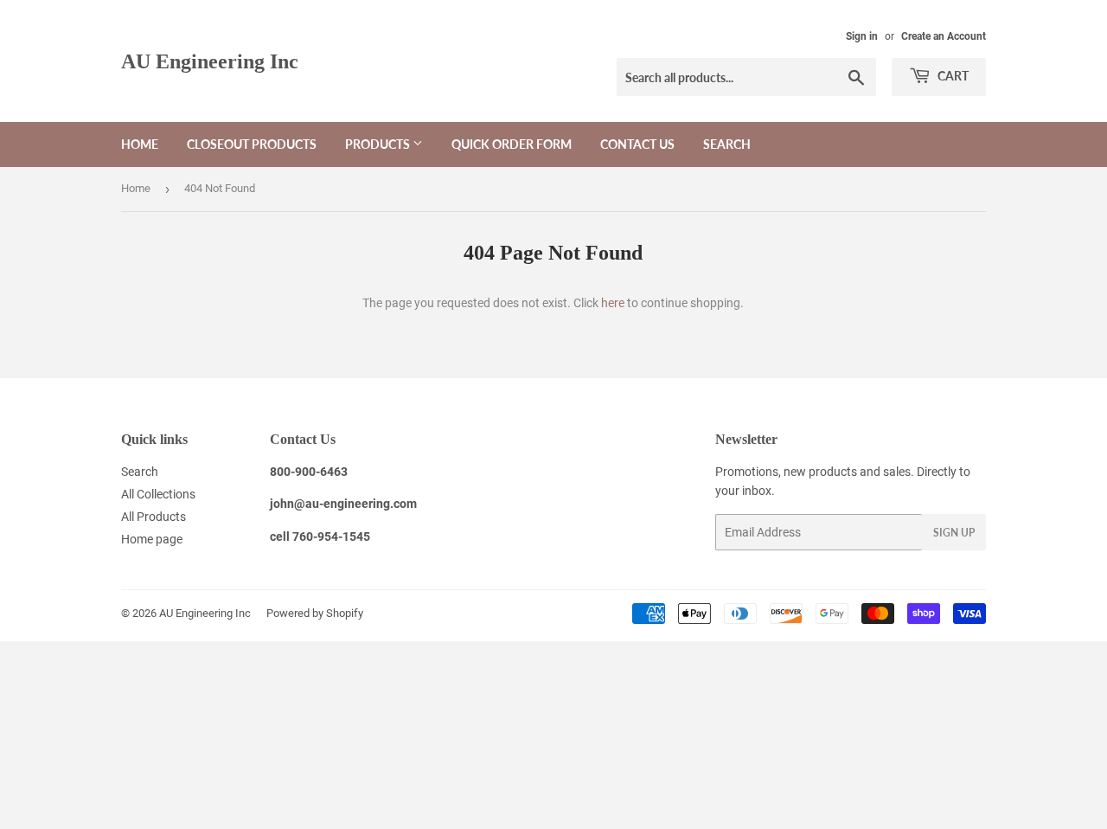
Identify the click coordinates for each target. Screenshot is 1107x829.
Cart (952, 75)
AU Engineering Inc (209, 61)
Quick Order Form (511, 144)
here (612, 303)
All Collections (158, 494)
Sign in (862, 36)
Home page (151, 539)
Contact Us (637, 144)
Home (139, 144)
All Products (153, 517)
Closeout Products (252, 144)
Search (727, 144)
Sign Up (954, 532)
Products (379, 144)
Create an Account (943, 36)
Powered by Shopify (314, 613)
